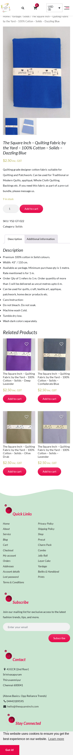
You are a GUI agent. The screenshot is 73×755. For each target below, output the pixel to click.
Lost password (10, 576)
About (6, 528)
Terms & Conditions (13, 582)
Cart (5, 544)
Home (6, 16)
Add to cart (31, 208)
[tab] (15, 239)
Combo (42, 550)
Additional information (41, 239)
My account (9, 555)
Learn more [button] (56, 739)
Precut (41, 539)
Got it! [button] (9, 749)
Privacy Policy (46, 523)
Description (15, 239)
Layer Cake (44, 560)
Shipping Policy (46, 528)
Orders (6, 560)
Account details (11, 571)
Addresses (8, 566)
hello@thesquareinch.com (23, 706)
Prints (41, 576)
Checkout (8, 550)
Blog (5, 539)
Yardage (16, 16)
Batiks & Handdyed (48, 571)
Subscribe (59, 638)
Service (7, 534)
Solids (26, 16)
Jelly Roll (42, 555)
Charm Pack (45, 544)
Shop (40, 534)
